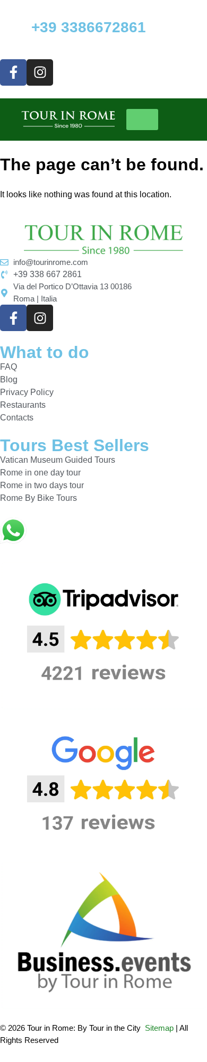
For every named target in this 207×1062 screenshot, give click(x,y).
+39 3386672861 (88, 27)
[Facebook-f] (13, 72)
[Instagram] (40, 72)
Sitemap (159, 1027)
